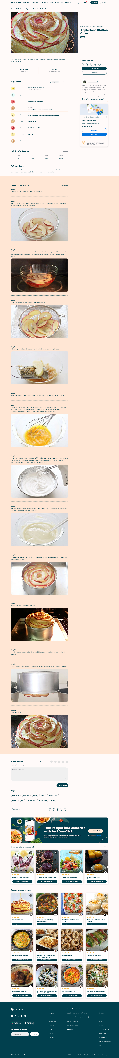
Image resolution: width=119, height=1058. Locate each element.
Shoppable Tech (72, 1025)
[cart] (85, 2)
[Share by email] (100, 64)
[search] (79, 2)
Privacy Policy (103, 1033)
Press (100, 1021)
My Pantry (45, 2)
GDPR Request (72, 1055)
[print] (84, 64)
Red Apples (31, 128)
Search (51, 1033)
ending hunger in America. (95, 144)
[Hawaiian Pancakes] (22, 910)
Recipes (51, 1013)
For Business (65, 2)
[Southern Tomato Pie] (72, 981)
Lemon (30, 88)
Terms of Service (104, 1029)
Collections (52, 1021)
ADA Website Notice (105, 1041)
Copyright (105, 1055)
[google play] (16, 1023)
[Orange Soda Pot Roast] (22, 981)
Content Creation (72, 1021)
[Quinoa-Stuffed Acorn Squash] (97, 981)
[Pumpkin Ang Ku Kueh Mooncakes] (96, 867)
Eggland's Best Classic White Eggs (42, 109)
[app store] (29, 1023)
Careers (101, 1017)
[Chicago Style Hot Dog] (97, 945)
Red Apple (31, 101)
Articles (51, 1017)
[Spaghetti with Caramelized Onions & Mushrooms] (47, 945)
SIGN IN (104, 2)
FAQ (100, 1045)
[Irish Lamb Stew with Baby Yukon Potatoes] (47, 910)
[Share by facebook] (92, 64)
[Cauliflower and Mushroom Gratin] (72, 910)
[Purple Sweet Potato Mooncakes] (47, 867)
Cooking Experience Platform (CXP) (78, 1013)
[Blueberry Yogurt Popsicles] (22, 867)
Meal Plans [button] (34, 2)
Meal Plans (52, 1025)
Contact (101, 1025)
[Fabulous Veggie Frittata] (22, 945)
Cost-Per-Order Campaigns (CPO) (78, 1017)
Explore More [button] (54, 2)
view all (105, 847)
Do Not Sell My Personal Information (89, 1055)
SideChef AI (70, 1029)
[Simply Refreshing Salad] (71, 867)
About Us (101, 1013)
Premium (51, 1037)
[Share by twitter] (96, 64)
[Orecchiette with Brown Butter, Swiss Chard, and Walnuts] (47, 981)
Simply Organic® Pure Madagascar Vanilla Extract (43, 115)
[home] (16, 2)
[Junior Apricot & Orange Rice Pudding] (97, 910)
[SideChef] (18, 1010)
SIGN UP (94, 2)
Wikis (50, 1029)
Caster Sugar (32, 121)
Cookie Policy (103, 1037)
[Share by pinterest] (88, 64)
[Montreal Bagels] (72, 945)
